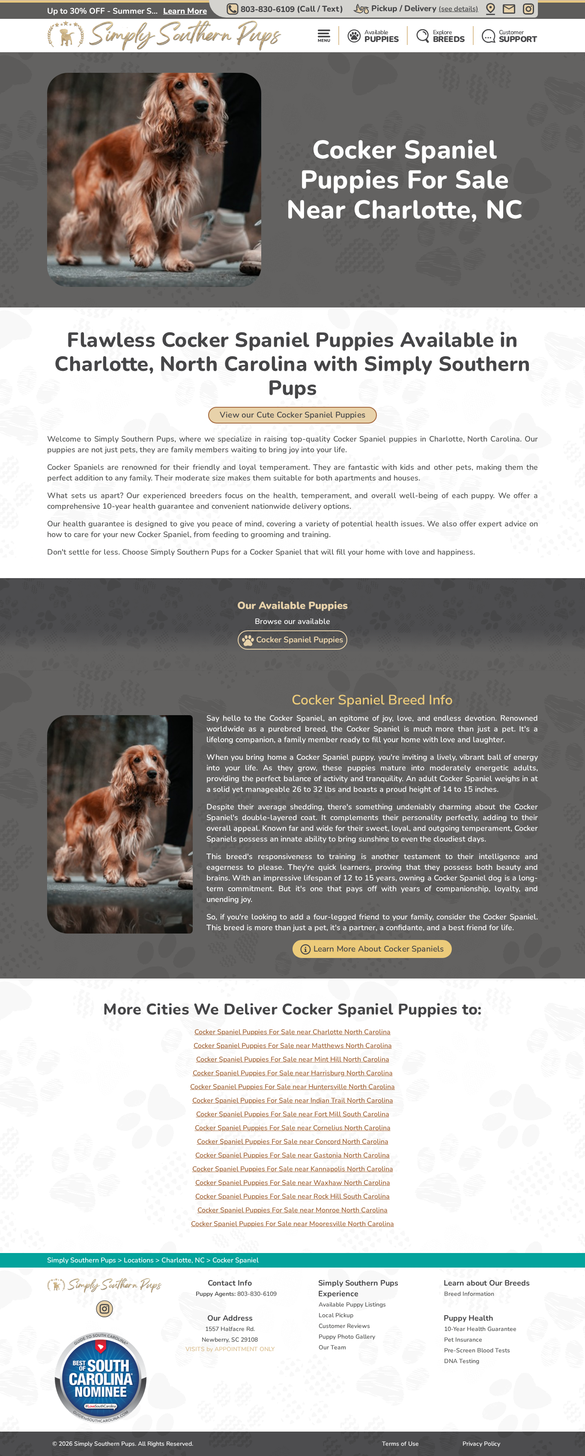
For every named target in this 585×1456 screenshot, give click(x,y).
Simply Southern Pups (81, 1260)
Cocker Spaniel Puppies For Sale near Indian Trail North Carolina (292, 1100)
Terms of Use (400, 1444)
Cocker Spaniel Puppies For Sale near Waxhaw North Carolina (292, 1182)
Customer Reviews (344, 1326)
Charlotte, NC (183, 1260)
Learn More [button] (185, 11)
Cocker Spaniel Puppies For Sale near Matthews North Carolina (293, 1045)
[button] (286, 9)
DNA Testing (461, 1361)
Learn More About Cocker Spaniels (378, 949)
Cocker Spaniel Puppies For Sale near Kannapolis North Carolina (292, 1169)
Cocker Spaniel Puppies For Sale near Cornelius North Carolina (293, 1128)
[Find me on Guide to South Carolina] (100, 1377)
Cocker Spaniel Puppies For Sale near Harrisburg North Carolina (293, 1073)
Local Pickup (336, 1315)
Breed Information (469, 1294)
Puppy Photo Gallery (347, 1337)
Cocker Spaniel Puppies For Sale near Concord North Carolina (292, 1141)
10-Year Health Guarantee (480, 1329)
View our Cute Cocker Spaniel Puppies (292, 415)
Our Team (332, 1347)
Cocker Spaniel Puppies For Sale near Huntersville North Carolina (292, 1087)
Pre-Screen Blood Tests (477, 1350)
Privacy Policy (481, 1444)
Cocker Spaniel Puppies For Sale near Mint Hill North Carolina (292, 1059)
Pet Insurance (463, 1340)
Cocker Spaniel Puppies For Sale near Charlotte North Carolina (292, 1032)
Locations (139, 1260)
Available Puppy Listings (352, 1305)
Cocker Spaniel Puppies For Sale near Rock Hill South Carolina (292, 1196)
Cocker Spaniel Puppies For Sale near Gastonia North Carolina (292, 1155)
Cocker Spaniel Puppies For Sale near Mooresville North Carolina (292, 1224)
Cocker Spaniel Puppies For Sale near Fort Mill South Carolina (292, 1114)
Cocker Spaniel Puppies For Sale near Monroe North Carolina (292, 1210)
